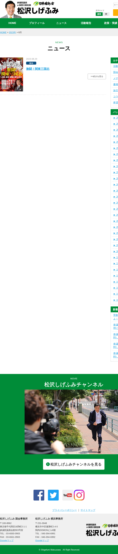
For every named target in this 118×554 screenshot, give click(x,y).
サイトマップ (88, 510)
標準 (99, 14)
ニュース (61, 23)
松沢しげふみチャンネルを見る (76, 464)
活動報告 (86, 23)
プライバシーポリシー (64, 510)
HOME (12, 23)
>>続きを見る (97, 76)
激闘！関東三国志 (37, 68)
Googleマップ (7, 540)
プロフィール (37, 23)
